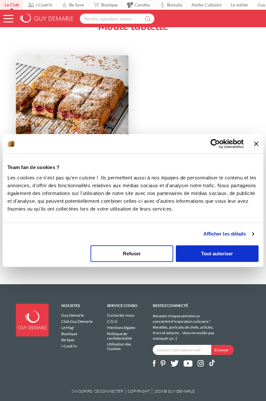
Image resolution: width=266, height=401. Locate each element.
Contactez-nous (120, 315)
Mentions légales (121, 327)
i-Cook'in (44, 4)
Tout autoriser (217, 253)
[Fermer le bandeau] (256, 143)
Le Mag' (67, 327)
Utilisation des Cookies (119, 346)
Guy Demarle (72, 315)
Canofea (142, 4)
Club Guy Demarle (76, 321)
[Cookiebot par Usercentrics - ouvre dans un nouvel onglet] (215, 144)
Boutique (109, 4)
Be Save (76, 4)
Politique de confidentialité (119, 336)
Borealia (174, 4)
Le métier (239, 4)
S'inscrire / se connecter (97, 391)
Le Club (12, 4)
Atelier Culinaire (206, 4)
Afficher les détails (224, 234)
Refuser (132, 253)
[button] (8, 18)
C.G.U (112, 321)
